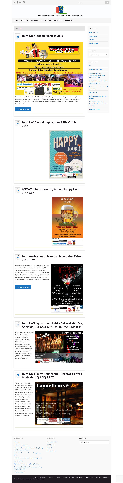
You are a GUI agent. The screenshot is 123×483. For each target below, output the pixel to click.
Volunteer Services (55, 20)
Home (16, 20)
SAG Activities (93, 43)
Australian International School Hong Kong (27, 458)
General (91, 39)
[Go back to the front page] (61, 11)
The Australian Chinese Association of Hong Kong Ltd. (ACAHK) (98, 104)
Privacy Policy (89, 477)
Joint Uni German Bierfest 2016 (42, 35)
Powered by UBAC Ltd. (102, 477)
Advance (91, 66)
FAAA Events (93, 36)
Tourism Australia (94, 109)
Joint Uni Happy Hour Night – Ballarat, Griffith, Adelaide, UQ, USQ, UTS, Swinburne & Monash (52, 325)
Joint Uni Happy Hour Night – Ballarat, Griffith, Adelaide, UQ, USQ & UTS (52, 375)
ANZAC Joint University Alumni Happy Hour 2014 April (51, 191)
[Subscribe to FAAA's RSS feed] (15, 2)
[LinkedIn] (20, 2)
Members (34, 20)
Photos (43, 20)
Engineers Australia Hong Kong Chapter (26, 464)
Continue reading (23, 109)
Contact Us (69, 20)
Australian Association (96, 69)
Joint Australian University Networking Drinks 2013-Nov (52, 258)
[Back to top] (118, 471)
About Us (24, 20)
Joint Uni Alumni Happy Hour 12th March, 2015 (49, 124)
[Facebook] (17, 2)
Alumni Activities (94, 32)
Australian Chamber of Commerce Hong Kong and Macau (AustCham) (97, 75)
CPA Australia (93, 92)
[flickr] (24, 2)
